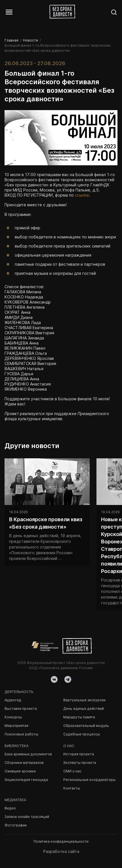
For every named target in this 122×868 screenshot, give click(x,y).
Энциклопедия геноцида (26, 780)
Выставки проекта (21, 708)
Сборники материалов (24, 762)
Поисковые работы (21, 734)
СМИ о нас (72, 771)
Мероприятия (16, 725)
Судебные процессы (81, 734)
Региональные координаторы (89, 780)
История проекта (78, 754)
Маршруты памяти (79, 717)
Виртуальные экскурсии (84, 700)
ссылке (82, 195)
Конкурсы (13, 717)
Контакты (71, 788)
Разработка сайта (61, 851)
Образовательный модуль (86, 725)
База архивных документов (28, 754)
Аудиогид (13, 700)
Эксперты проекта (79, 762)
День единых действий (83, 708)
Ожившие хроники (20, 771)
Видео (10, 808)
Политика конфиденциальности (61, 841)
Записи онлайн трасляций (27, 817)
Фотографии (16, 825)
